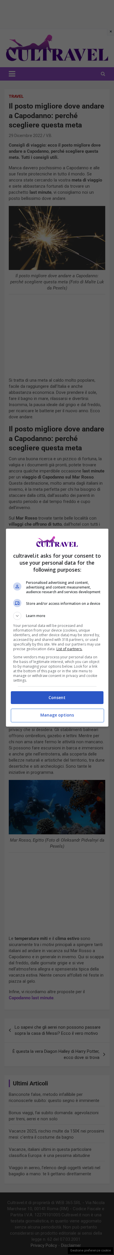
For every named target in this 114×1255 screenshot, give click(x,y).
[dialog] (57, 628)
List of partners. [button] (69, 648)
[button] (57, 616)
